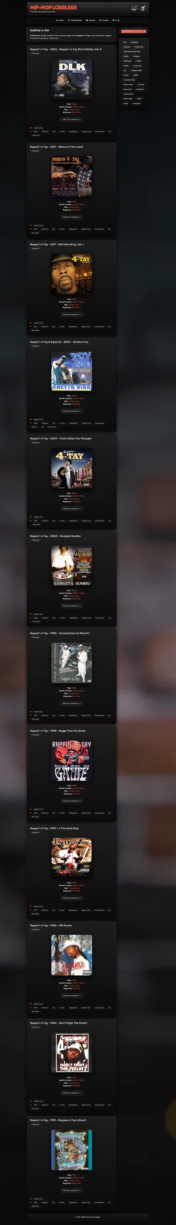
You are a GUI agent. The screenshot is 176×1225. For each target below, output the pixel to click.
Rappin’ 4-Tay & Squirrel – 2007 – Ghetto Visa (59, 342)
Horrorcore (128, 84)
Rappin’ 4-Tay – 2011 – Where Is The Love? (56, 146)
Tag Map (105, 20)
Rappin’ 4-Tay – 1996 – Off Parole (51, 925)
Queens (126, 47)
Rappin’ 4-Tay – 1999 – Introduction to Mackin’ (60, 633)
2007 (35, 423)
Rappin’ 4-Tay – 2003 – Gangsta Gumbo (55, 536)
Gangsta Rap (73, 131)
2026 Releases (76, 20)
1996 (35, 1007)
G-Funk (62, 131)
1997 (35, 910)
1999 (35, 715)
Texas (125, 75)
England (134, 42)
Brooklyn (136, 103)
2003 (35, 618)
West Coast (36, 135)
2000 (126, 56)
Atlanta (136, 56)
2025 (139, 99)
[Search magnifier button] (144, 31)
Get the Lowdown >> (71, 119)
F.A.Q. (117, 20)
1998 (35, 813)
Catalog (92, 20)
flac (54, 131)
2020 (125, 66)
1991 (35, 1202)
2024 (135, 75)
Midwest (140, 89)
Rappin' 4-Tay (38, 128)
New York (127, 89)
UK (124, 70)
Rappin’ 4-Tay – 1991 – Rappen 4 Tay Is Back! (58, 1120)
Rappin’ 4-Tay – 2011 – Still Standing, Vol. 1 (57, 244)
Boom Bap (127, 99)
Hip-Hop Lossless (53, 7)
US (110, 131)
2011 (35, 229)
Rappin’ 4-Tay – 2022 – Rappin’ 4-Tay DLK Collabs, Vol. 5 (66, 49)
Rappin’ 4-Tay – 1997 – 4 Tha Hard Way (54, 828)
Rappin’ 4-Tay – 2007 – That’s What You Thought (61, 438)
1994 (35, 1105)
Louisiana (136, 66)
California (45, 131)
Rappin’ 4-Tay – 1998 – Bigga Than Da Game (58, 730)
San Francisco (99, 131)
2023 (125, 103)
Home (61, 20)
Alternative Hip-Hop (131, 51)
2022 (35, 131)
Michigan (127, 61)
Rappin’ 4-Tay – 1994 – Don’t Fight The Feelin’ (59, 1023)
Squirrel (34, 427)
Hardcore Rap (129, 80)
